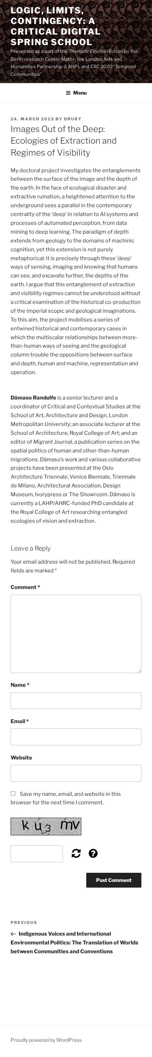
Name (20, 685)
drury (73, 118)
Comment (25, 587)
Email (20, 721)
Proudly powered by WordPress (46, 1040)
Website (21, 758)
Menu (80, 93)
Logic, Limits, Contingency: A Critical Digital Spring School (56, 26)
